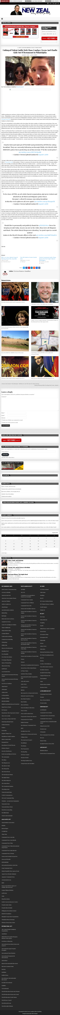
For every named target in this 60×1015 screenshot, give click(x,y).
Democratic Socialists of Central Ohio (29, 656)
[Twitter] (50, 3)
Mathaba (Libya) (44, 750)
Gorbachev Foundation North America (30, 665)
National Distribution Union (46, 652)
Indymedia (42, 640)
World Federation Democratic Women (11, 991)
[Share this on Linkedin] (32, 268)
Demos (22, 659)
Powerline (4, 730)
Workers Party (43, 687)
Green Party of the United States (28, 668)
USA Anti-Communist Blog (8, 798)
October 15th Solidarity (45, 663)
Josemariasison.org (6, 879)
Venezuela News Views (7, 806)
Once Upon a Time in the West (9, 718)
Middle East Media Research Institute (10, 704)
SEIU (22, 728)
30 (30, 549)
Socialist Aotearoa (44, 669)
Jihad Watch (4, 686)
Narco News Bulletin (45, 700)
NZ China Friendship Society (47, 655)
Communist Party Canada (27, 599)
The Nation (23, 745)
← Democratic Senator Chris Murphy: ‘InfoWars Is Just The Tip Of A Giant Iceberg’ (20, 383)
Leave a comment (34, 55)
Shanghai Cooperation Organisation (10, 916)
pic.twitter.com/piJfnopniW (45, 201)
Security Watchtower (7, 751)
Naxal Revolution (6, 899)
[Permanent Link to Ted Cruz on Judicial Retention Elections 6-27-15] (45, 366)
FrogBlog (42, 622)
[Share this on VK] (39, 268)
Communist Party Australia (8, 837)
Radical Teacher (24, 722)
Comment (4, 396)
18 (46, 543)
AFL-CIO (23, 592)
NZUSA (42, 660)
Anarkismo (4, 933)
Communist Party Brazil (45, 694)
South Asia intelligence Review (9, 754)
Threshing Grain (5, 789)
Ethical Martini (43, 619)
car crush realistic (5, 527)
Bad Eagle (4, 615)
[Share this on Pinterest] (29, 268)
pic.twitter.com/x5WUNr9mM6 (30, 152)
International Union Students (8, 953)
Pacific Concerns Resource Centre (10, 902)
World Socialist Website (7, 1006)
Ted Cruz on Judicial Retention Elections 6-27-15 (42, 378)
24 (38, 546)
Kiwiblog (42, 595)
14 (13, 543)
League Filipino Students (7, 890)
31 (38, 549)
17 (38, 543)
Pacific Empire (43, 607)
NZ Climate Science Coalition (47, 604)
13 (5, 543)
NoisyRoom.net (20, 86)
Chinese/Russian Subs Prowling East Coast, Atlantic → (46, 385)
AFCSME (23, 589)
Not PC (41, 598)
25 (46, 546)
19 (54, 543)
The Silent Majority (6, 780)
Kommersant (43, 729)
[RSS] (57, 3)
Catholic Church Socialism (7, 494)
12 (54, 540)
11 (46, 540)
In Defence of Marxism (7, 941)
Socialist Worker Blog (45, 672)
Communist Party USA (26, 605)
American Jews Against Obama (9, 598)
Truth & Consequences (7, 795)
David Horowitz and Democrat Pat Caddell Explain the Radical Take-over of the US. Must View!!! (36, 520)
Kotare (41, 643)
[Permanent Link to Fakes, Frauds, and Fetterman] (4, 563)
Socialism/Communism (26, 47)
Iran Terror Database (7, 683)
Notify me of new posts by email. (10, 422)
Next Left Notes (24, 704)
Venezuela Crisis (6, 804)
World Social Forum (6, 1003)
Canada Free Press (6, 621)
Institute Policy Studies (26, 673)
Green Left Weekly (6, 859)
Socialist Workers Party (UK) (47, 743)
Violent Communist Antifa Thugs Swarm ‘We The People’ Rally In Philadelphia (47, 259)
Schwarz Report (5, 748)
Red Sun (3, 969)
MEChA (22, 690)
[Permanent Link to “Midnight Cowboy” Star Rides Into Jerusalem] (45, 292)
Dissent (23, 662)
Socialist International (7, 982)
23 (30, 546)
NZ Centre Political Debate (46, 601)
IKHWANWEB (5, 862)
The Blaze (4, 759)
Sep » (5, 553)
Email (3, 415)
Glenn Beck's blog (6, 665)
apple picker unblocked (7, 523)
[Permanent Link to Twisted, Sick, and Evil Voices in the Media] (4, 570)
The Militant (24, 743)
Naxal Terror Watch (6, 707)
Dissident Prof (5, 651)
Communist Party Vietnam (8, 853)
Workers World (24, 757)
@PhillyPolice (44, 225)
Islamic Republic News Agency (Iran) (10, 871)
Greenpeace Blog (44, 634)
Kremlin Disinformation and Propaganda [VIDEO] (13, 302)
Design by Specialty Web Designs (30, 1013)
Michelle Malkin (5, 701)
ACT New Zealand (44, 589)
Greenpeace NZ (44, 637)
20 (5, 546)
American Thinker (6, 601)
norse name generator (6, 520)
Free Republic (5, 654)
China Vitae (4, 834)
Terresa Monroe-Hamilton (22, 271)
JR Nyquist (4, 689)
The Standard (43, 678)
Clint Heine (42, 592)
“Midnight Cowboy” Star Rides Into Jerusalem (42, 304)
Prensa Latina (43, 703)
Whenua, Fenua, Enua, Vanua (8, 922)
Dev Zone (42, 616)
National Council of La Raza (27, 696)
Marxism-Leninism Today (8, 966)
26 (54, 546)
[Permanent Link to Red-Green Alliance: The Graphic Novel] (4, 577)
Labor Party (24, 684)
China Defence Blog (6, 630)
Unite (41, 681)
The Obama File (5, 768)
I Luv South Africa (6, 671)
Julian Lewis (5, 692)
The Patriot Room (6, 771)
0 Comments (18, 562)
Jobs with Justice (25, 681)
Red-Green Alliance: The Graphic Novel (10, 491)
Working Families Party (26, 760)
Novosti (42, 737)
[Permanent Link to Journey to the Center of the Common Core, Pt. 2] (15, 366)
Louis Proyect (24, 687)
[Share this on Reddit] (34, 268)
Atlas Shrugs (5, 607)
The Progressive (25, 748)
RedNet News (5, 975)
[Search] (58, 3)
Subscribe (5, 454)
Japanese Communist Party (8, 877)
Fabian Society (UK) (44, 726)
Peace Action (24, 710)
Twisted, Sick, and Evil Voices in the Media (11, 489)
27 (5, 549)
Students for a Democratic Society (29, 734)
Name (3, 412)
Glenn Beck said (9, 162)
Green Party (43, 631)
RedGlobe (4, 972)
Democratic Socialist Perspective (9, 856)
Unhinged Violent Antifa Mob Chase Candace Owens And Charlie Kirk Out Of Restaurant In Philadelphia (30, 51)
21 (13, 546)
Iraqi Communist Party (7, 868)
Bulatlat (3, 825)
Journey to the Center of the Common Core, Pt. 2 (12, 378)
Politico (3, 727)
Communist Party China (7, 843)
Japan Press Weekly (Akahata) (9, 874)
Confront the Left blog (7, 636)
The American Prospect (26, 740)
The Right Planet (5, 777)
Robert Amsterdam (6, 739)
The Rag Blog (24, 751)
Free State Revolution (7, 657)
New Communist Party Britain (47, 734)
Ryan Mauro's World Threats (8, 745)
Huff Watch (4, 668)
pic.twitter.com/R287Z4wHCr (46, 235)
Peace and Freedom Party (27, 713)
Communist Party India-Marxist (9, 850)
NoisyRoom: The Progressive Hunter (10, 712)
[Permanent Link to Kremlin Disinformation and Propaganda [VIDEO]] (15, 291)
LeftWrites (4, 893)
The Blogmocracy (6, 762)
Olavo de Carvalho (6, 715)
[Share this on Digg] (37, 268)
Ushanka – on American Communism (10, 801)
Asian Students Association (8, 822)
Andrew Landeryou (6, 604)
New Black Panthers (25, 698)
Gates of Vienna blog (6, 662)
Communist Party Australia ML (9, 840)
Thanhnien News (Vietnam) (8, 919)
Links (3, 896)
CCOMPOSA (4, 831)
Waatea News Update (45, 684)
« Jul (2, 553)
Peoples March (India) (7, 907)
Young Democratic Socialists (27, 763)
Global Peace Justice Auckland (47, 628)
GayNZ (41, 625)
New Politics (24, 701)
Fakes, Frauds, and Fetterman (8, 486)
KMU (3, 882)
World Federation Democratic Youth (10, 994)
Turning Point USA (5, 119)
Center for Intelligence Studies (9, 624)
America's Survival (6, 595)
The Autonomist (5, 757)
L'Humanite (43, 732)
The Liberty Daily (6, 765)
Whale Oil (42, 610)
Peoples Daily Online (6, 904)
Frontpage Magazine (6, 660)
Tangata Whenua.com (45, 675)
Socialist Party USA (25, 731)
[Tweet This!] (24, 268)
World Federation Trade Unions (9, 997)
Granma (42, 697)
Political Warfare (6, 724)
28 (13, 549)
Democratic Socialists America (28, 608)
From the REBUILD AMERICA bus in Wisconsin (12, 352)
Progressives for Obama (26, 719)
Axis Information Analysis (8, 610)
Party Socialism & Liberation (27, 707)
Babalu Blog (4, 613)
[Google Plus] (53, 3)
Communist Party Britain (46, 712)
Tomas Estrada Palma (7, 792)
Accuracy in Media (6, 592)
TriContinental (5, 988)
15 (22, 543)
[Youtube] (55, 3)
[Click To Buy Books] (20, 37)
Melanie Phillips (5, 698)
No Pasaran (4, 710)
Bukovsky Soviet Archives (8, 618)
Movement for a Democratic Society (29, 693)
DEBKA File (4, 645)
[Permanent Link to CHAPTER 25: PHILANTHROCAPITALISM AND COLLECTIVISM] (45, 341)
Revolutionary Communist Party (28, 725)
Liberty (20, 47)
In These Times (24, 671)
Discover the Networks (7, 648)
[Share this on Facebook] (26, 268)
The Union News (6, 783)
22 (22, 546)
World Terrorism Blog (7, 809)
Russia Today (43, 740)
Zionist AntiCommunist (7, 815)
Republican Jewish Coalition (8, 736)
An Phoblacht (43, 709)
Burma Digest (5, 828)
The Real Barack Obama (7, 774)
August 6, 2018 (43, 155)
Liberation (42, 649)
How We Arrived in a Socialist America (16, 518)
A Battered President (6, 496)
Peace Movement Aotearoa (46, 666)
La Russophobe (5, 695)
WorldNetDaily (5, 812)
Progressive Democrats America (28, 716)
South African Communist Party (47, 753)
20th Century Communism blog (9, 589)
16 (30, 543)
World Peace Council (6, 1000)
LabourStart (4, 960)
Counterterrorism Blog (7, 639)
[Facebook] (52, 3)
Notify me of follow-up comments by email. (13, 420)
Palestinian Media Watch (7, 721)
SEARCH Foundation (6, 913)
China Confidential (6, 627)
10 (38, 540)
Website (3, 417)
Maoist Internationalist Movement (10, 963)
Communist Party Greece (46, 718)
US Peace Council (25, 754)
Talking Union (24, 737)
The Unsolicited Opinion (7, 786)
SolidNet (4, 985)
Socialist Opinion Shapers (36, 47)
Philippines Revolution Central (9, 910)
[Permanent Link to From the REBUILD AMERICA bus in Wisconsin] (15, 341)
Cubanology (4, 642)
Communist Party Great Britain (47, 715)
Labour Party (43, 646)
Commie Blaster (5, 633)
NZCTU (42, 658)
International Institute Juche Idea (9, 865)
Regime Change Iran (6, 733)
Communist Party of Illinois (27, 602)
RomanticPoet (5, 742)
